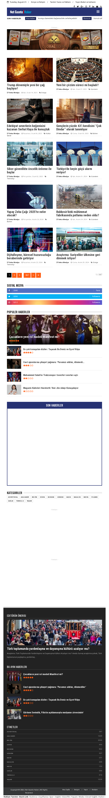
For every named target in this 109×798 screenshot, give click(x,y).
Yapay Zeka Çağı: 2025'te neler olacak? (26, 213)
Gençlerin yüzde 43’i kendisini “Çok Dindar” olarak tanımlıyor (78, 127)
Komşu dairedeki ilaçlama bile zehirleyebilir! (40, 18)
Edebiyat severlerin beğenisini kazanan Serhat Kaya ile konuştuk (28, 127)
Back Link (23, 797)
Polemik (94, 497)
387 (27, 275)
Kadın (68, 497)
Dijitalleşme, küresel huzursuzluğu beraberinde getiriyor (29, 256)
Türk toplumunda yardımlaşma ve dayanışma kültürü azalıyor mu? (48, 648)
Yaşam (29, 501)
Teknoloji (10, 178)
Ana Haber (25, 497)
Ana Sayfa (66, 789)
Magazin (77, 497)
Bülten (95, 133)
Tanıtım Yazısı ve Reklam (60, 2)
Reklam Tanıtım (11, 797)
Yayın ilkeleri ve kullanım (86, 2)
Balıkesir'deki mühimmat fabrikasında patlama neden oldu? (77, 213)
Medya (86, 497)
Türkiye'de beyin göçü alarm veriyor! (74, 170)
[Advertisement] (54, 531)
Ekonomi (70, 18)
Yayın (86, 789)
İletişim (77, 789)
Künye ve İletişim (38, 2)
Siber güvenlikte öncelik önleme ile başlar (29, 170)
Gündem (94, 89)
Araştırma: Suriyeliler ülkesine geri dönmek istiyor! (78, 256)
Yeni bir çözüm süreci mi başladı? (77, 85)
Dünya (43, 92)
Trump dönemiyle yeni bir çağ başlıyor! (26, 86)
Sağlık (10, 501)
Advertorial (13, 497)
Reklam (95, 789)
